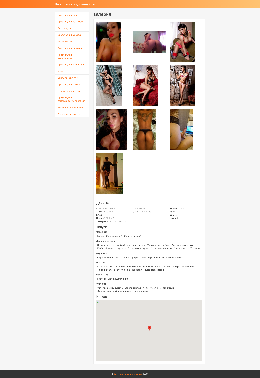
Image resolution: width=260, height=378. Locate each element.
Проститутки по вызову (71, 21)
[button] (149, 328)
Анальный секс (66, 41)
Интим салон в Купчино (70, 107)
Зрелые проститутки (69, 114)
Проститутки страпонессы (65, 56)
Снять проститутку (68, 77)
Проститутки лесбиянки (71, 64)
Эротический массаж (69, 34)
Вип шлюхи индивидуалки (75, 4)
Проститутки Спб (67, 15)
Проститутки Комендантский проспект (71, 99)
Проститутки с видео (69, 84)
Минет (61, 71)
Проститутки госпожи (70, 48)
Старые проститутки (69, 91)
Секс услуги (64, 28)
